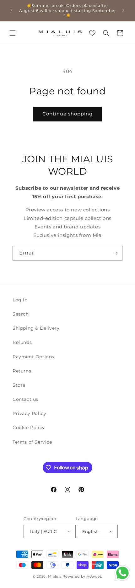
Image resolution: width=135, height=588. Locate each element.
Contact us (25, 399)
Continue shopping (67, 114)
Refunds (22, 342)
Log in (20, 300)
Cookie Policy (29, 427)
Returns (22, 371)
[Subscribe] (115, 253)
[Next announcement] (123, 10)
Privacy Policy (29, 413)
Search (21, 314)
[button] (12, 33)
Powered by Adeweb (82, 576)
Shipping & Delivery (36, 328)
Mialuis (55, 576)
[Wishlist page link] (92, 33)
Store (19, 385)
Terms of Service (32, 442)
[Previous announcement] (12, 10)
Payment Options (33, 357)
